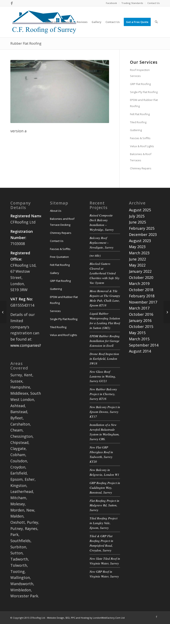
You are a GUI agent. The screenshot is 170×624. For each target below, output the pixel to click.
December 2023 (143, 234)
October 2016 (141, 314)
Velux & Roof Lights (142, 146)
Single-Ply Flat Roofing (144, 92)
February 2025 (141, 228)
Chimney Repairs (140, 168)
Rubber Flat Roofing (25, 43)
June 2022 (137, 259)
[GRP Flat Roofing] (3, 312)
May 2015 (137, 332)
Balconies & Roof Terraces (140, 157)
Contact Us (153, 3)
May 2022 (137, 265)
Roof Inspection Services (140, 73)
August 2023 (140, 240)
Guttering (136, 130)
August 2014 (140, 351)
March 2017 (139, 308)
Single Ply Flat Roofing (63, 319)
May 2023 (137, 246)
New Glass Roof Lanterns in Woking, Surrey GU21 (103, 376)
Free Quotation (59, 257)
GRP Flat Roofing (140, 84)
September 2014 (143, 345)
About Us (55, 211)
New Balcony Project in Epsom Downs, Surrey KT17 (105, 411)
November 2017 (143, 302)
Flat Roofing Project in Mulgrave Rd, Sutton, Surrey (104, 505)
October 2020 (141, 277)
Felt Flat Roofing (140, 114)
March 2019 (139, 283)
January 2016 (140, 320)
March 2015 (139, 338)
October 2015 (141, 326)
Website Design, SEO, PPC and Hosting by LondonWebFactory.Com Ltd (86, 617)
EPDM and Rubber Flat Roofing (144, 103)
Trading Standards (132, 3)
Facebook (111, 3)
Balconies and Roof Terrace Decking (62, 222)
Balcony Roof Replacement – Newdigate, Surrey (101, 242)
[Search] (156, 21)
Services (55, 311)
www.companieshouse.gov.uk (36, 345)
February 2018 (141, 295)
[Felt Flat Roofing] (167, 312)
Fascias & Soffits (140, 138)
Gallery (54, 273)
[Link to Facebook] (11, 3)
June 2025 (137, 222)
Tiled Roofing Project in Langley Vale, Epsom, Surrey (103, 523)
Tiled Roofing (138, 122)
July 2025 (136, 216)
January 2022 (140, 271)
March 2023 (139, 252)
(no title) (95, 255)
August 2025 (140, 209)
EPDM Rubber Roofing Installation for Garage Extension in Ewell (105, 341)
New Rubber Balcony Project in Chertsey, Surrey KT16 (103, 394)
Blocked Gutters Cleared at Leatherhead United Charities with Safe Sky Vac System (104, 273)
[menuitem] (111, 3)
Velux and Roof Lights (63, 335)
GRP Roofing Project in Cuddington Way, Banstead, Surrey (105, 487)
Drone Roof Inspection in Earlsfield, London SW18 (104, 358)
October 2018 (141, 289)
